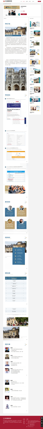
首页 (21, 1)
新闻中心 (30, 1)
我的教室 (39, 1)
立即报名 (24, 14)
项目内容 (24, 1)
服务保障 (27, 1)
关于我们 (33, 1)
